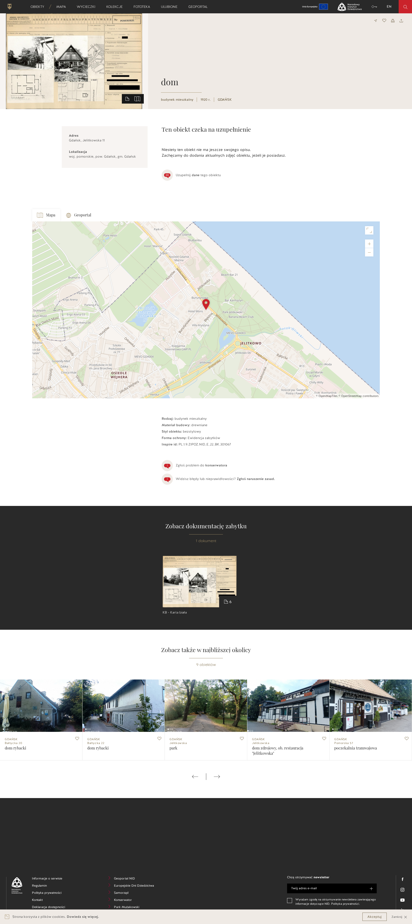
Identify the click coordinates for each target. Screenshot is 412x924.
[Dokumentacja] (127, 98)
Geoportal (199, 6)
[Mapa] (137, 98)
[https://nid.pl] (15, 885)
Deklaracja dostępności (51, 908)
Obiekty (39, 6)
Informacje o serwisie (51, 879)
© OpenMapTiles (327, 396)
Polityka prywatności (51, 893)
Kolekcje (116, 6)
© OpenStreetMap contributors (359, 396)
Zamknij (397, 917)
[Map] (206, 309)
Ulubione (170, 6)
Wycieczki (87, 6)
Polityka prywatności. (345, 904)
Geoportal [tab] (82, 215)
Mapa (62, 6)
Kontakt (44, 901)
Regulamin (46, 886)
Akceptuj (374, 916)
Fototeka (143, 6)
